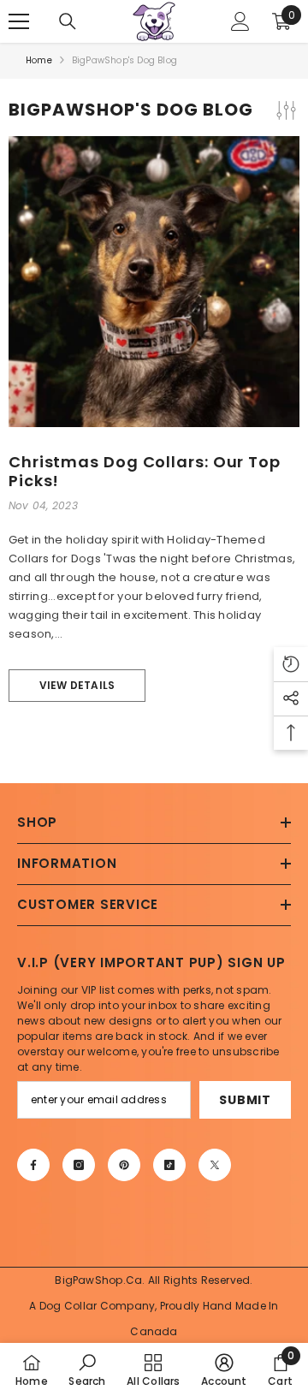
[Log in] (240, 21)
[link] (87, 1369)
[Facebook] (33, 1165)
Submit (244, 1099)
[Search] (67, 21)
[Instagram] (78, 1165)
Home (39, 60)
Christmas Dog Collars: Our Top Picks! (145, 471)
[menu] (19, 21)
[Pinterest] (124, 1165)
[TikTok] (169, 1165)
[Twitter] (214, 1165)
